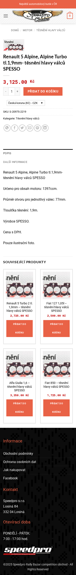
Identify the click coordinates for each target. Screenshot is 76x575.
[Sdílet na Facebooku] (14, 128)
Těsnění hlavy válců (50, 30)
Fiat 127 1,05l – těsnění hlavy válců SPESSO (56, 307)
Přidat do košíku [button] (19, 328)
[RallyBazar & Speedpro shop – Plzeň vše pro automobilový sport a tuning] (37, 16)
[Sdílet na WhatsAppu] (7, 128)
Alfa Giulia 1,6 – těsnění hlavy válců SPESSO (19, 386)
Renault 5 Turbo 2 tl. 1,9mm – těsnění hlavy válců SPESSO (20, 307)
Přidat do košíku (43, 91)
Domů (15, 30)
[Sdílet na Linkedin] (45, 128)
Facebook (10, 478)
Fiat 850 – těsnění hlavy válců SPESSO (56, 384)
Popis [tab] (7, 153)
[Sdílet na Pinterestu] (37, 128)
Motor (27, 30)
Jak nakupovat (14, 470)
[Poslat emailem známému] (29, 128)
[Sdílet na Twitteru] (22, 128)
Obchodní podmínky (18, 454)
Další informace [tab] (15, 162)
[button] (5, 16)
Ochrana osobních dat (19, 462)
